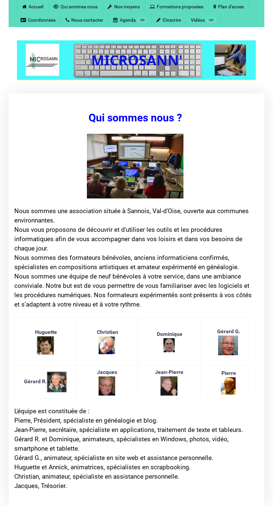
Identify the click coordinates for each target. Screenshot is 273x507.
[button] (258, 492)
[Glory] (136, 60)
